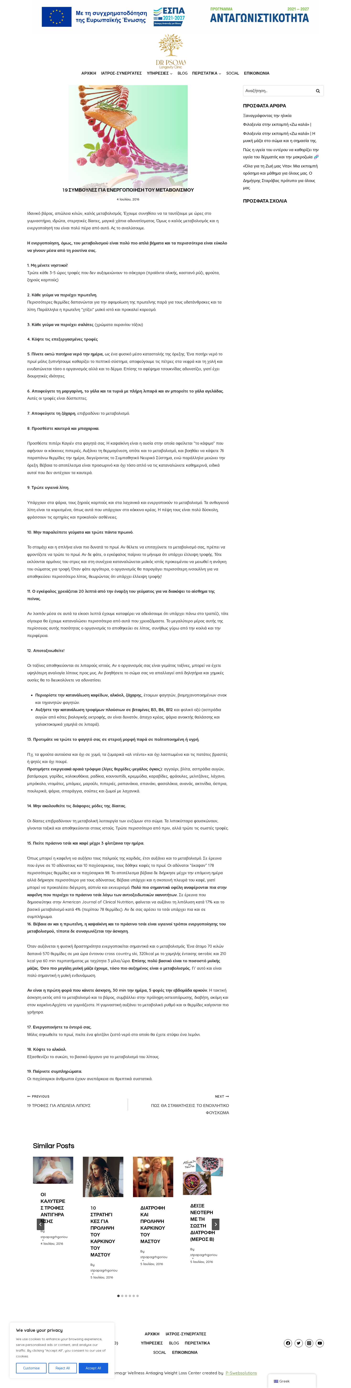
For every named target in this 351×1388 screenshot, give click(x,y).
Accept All (93, 1368)
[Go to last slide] (40, 1224)
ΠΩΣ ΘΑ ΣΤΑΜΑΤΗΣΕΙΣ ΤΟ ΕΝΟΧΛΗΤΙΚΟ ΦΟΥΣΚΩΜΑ (190, 1104)
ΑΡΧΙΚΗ (88, 73)
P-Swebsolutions (241, 1372)
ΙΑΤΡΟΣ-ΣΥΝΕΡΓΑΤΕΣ (121, 73)
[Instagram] (309, 1343)
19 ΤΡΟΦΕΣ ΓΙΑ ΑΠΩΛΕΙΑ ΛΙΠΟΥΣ (59, 1101)
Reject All (63, 1368)
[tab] (118, 1296)
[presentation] (53, 1170)
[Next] (215, 1224)
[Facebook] (288, 1343)
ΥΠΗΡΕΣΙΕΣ (152, 1343)
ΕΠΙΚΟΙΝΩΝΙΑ (257, 73)
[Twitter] (299, 1343)
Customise (31, 1368)
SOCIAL (232, 73)
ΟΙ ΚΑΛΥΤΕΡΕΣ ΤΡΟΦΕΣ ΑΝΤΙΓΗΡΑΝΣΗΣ (53, 1208)
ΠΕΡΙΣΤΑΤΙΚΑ (197, 1343)
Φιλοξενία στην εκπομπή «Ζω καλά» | (277, 124)
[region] (62, 1350)
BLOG (182, 73)
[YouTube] (320, 1343)
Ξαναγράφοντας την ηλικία (267, 115)
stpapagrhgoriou (54, 1237)
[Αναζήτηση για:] (283, 90)
